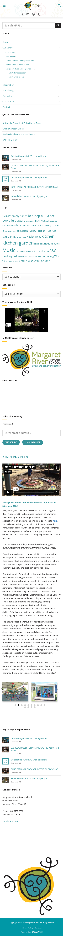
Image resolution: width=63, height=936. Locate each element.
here (55, 520)
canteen (11, 225)
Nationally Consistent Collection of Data (21, 123)
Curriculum (7, 95)
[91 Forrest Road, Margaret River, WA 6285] (23, 14)
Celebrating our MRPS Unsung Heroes (29, 156)
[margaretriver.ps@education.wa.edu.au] (28, 14)
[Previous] (3, 695)
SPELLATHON (34, 256)
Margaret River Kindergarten (18, 68)
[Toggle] (59, 47)
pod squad (9, 256)
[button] (4, 5)
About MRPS (10, 56)
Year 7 (46, 260)
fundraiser (37, 230)
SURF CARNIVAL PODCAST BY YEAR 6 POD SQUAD (34, 187)
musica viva (22, 251)
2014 (4, 216)
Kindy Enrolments (16, 76)
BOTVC (39, 220)
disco (55, 225)
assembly (13, 216)
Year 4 (24, 260)
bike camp (30, 221)
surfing (50, 256)
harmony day (20, 237)
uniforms (10, 261)
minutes (55, 243)
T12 (3, 261)
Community (8, 101)
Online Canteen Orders (13, 128)
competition (37, 225)
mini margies (42, 243)
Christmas (26, 225)
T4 (55, 256)
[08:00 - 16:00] (34, 14)
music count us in (39, 251)
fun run (51, 230)
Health (30, 236)
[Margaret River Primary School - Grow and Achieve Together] (31, 5)
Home (5, 42)
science (23, 256)
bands (23, 216)
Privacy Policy (27, 928)
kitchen (48, 236)
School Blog (8, 90)
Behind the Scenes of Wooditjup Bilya (29, 196)
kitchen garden (18, 243)
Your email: (7, 423)
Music (8, 250)
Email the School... (11, 821)
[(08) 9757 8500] (39, 14)
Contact (6, 107)
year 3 (17, 261)
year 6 (39, 260)
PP (18, 256)
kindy (38, 236)
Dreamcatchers (9, 231)
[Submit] (58, 25)
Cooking (47, 225)
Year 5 (31, 260)
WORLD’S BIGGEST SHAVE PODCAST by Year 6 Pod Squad (35, 166)
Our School (7, 47)
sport (43, 256)
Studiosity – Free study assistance (18, 134)
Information (8, 84)
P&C (52, 250)
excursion (22, 230)
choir (18, 225)
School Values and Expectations (19, 60)
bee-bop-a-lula (38, 216)
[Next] (57, 695)
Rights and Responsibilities (17, 64)
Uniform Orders (9, 139)
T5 (59, 256)
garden (8, 236)
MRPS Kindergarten (17, 72)
